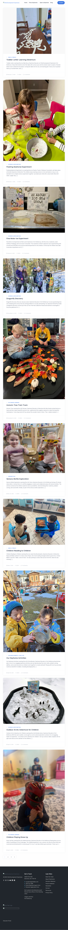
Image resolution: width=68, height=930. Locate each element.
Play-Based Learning (13, 402)
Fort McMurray (28, 898)
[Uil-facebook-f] (3, 880)
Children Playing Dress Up (17, 837)
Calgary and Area (28, 896)
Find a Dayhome (33, 2)
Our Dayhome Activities (16, 658)
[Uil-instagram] (6, 880)
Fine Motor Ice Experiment (17, 238)
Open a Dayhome (44, 2)
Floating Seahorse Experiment (19, 167)
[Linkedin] (12, 880)
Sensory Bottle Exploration (17, 479)
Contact (61, 2)
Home (25, 2)
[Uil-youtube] (10, 880)
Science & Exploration (14, 164)
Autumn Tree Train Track (16, 405)
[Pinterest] (14, 880)
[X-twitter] (8, 880)
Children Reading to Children (18, 550)
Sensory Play (11, 476)
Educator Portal (7, 921)
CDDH (19, 74)
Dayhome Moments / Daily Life (16, 655)
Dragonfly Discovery (14, 298)
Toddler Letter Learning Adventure (20, 60)
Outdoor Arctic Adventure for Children (22, 730)
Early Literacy (12, 57)
